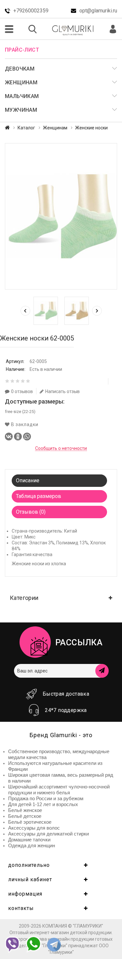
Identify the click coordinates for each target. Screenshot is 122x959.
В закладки (24, 424)
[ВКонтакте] (9, 436)
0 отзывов (22, 391)
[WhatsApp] (27, 436)
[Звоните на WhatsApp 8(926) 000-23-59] (33, 944)
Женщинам (55, 127)
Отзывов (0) (31, 512)
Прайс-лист (22, 50)
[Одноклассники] (18, 436)
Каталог (26, 127)
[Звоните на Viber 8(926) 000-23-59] (12, 944)
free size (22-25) (20, 411)
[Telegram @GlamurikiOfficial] (54, 945)
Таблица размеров (38, 496)
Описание (27, 480)
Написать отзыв (62, 391)
